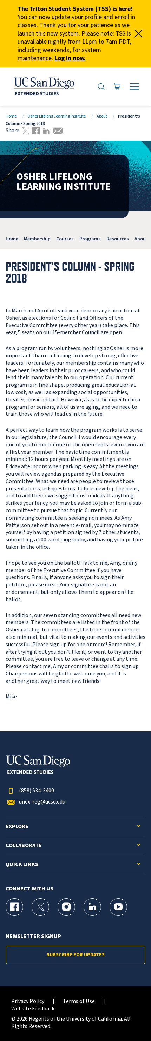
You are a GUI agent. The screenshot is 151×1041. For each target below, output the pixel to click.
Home (11, 116)
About (102, 116)
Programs (90, 238)
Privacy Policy (27, 1001)
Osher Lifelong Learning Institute (56, 116)
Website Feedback (32, 1009)
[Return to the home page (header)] (43, 86)
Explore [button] (17, 826)
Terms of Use (79, 1001)
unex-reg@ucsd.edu (42, 802)
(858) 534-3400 (36, 790)
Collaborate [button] (24, 845)
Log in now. (70, 58)
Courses (65, 238)
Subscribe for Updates (76, 954)
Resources (117, 238)
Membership (37, 238)
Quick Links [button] (22, 864)
